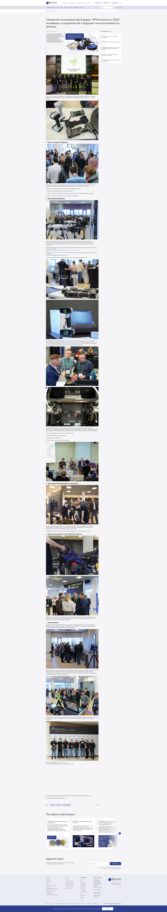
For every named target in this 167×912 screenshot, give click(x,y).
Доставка (81, 2)
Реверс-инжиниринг (69, 885)
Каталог (48, 877)
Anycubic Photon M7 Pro (71, 342)
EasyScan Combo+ (68, 250)
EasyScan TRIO (76, 250)
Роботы (47, 883)
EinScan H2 (55, 252)
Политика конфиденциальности (115, 905)
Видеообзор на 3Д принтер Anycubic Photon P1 (83, 822)
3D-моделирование (69, 881)
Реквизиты (95, 903)
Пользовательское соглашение (73, 903)
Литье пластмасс (69, 886)
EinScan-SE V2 (61, 252)
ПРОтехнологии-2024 (62, 762)
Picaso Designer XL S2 (75, 343)
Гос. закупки (64, 2)
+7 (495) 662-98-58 (97, 887)
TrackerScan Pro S (50, 254)
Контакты (83, 888)
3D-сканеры (48, 881)
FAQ (89, 2)
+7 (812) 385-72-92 (97, 884)
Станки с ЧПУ (49, 886)
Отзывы (85, 2)
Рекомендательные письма (61, 903)
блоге (90, 795)
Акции (82, 881)
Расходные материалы (51, 885)
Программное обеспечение (52, 894)
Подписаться (115, 863)
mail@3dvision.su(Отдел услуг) (97, 896)
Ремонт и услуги (68, 888)
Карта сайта (89, 903)
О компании (83, 886)
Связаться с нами (97, 877)
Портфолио (83, 885)
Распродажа (83, 883)
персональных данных (116, 868)
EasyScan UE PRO (60, 250)
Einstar (50, 252)
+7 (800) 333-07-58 (115, 3)
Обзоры (47, 903)
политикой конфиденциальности (92, 908)
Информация (84, 877)
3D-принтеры (49, 879)
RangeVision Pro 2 (65, 255)
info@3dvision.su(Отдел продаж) (96, 892)
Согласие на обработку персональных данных (112, 903)
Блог (77, 2)
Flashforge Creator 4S (65, 343)
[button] (47, 833)
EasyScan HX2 (53, 250)
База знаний (83, 903)
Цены (82, 879)
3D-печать (67, 879)
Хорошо (108, 908)
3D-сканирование (69, 883)
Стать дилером (71, 2)
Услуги (67, 877)
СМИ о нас (52, 903)
